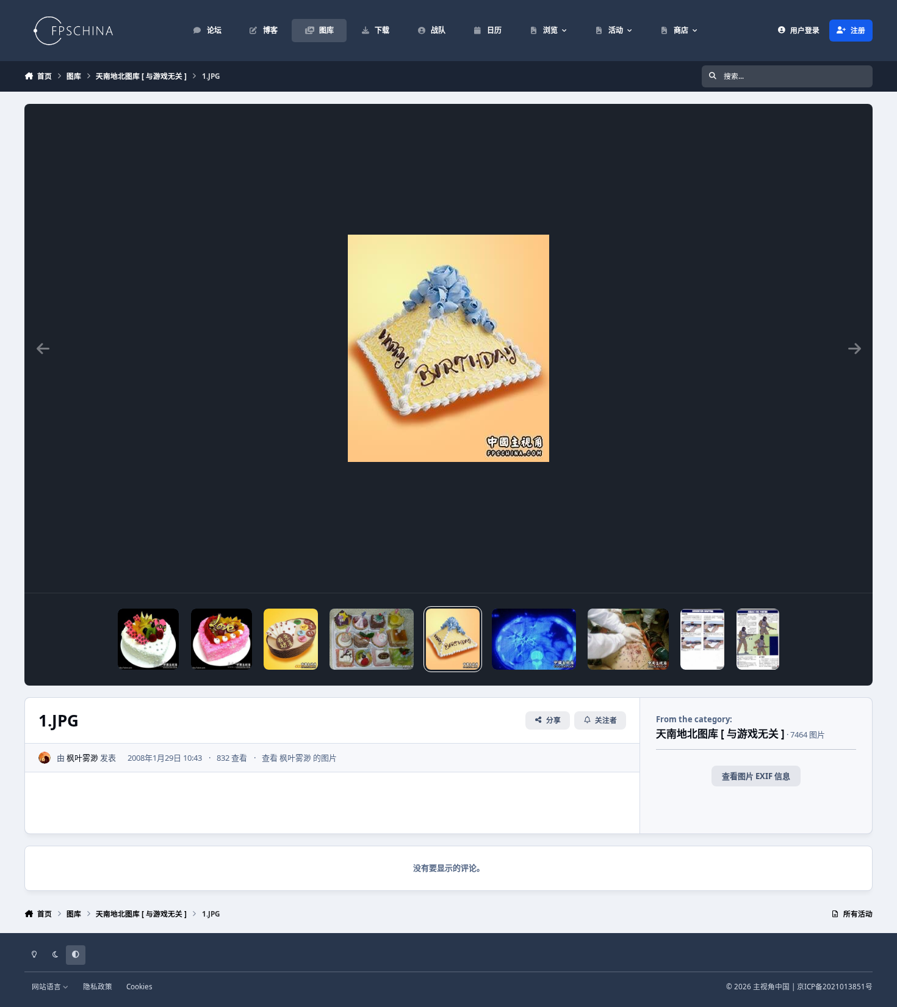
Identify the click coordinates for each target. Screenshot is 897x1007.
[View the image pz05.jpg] (758, 639)
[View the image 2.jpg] (372, 639)
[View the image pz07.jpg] (628, 639)
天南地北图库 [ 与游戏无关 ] (720, 734)
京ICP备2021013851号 (835, 986)
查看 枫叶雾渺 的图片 (299, 757)
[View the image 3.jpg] (291, 639)
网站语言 (47, 986)
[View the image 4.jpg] (221, 639)
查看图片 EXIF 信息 (756, 776)
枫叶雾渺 (82, 757)
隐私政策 (97, 986)
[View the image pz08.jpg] (534, 639)
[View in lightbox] (448, 348)
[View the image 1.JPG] (453, 639)
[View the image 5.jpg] (148, 639)
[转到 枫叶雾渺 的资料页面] (44, 758)
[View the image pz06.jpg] (702, 639)
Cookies (139, 986)
